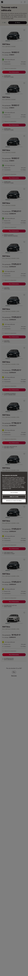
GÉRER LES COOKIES (14, 496)
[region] (14, 488)
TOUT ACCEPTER (14, 492)
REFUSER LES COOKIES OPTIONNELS (14, 500)
